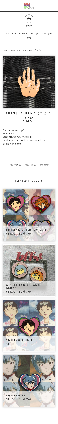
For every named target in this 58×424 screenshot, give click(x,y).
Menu (4, 6)
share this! (30, 164)
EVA (29, 38)
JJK (37, 33)
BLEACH (23, 33)
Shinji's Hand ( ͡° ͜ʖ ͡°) (29, 50)
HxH (14, 33)
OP (31, 33)
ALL (7, 33)
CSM (43, 33)
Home (6, 50)
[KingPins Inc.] (29, 5)
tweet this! (15, 164)
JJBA (50, 33)
